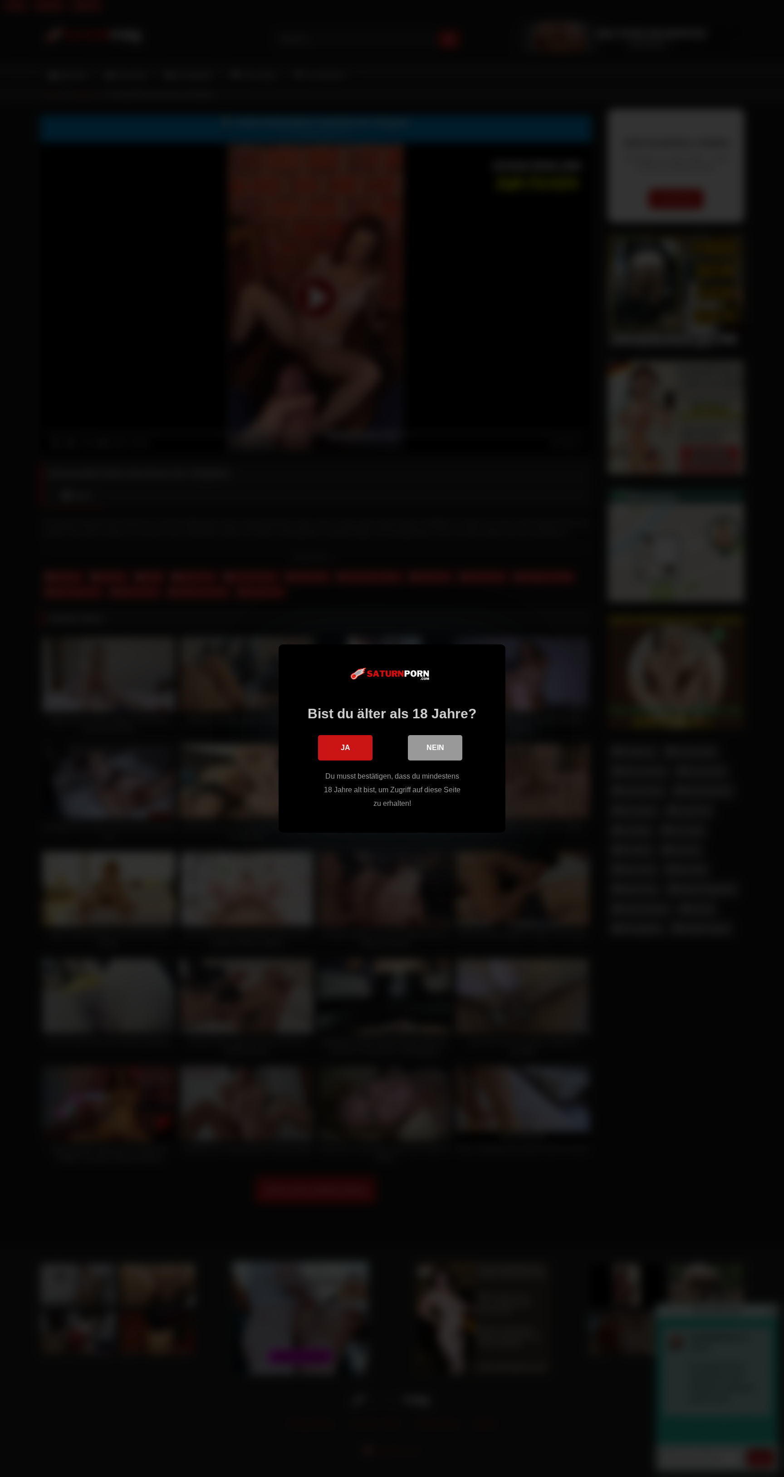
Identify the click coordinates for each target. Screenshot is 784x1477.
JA (345, 747)
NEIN (435, 747)
